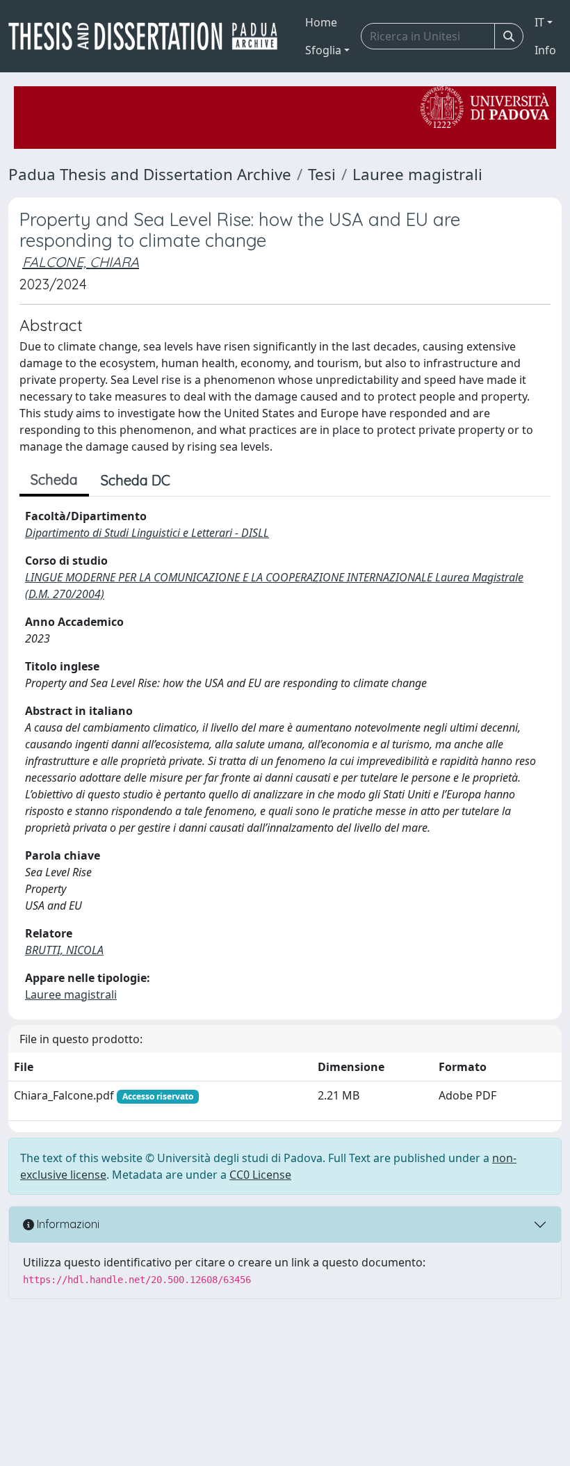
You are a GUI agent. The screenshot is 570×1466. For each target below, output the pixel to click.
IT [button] (539, 22)
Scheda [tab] (54, 479)
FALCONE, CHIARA (80, 262)
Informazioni (66, 1224)
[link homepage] (148, 36)
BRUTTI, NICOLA (64, 950)
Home (321, 22)
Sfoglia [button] (323, 50)
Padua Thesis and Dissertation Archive (149, 174)
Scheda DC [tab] (135, 480)
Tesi (322, 174)
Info (545, 50)
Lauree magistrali (417, 174)
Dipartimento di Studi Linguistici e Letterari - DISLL (147, 532)
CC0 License (260, 1174)
